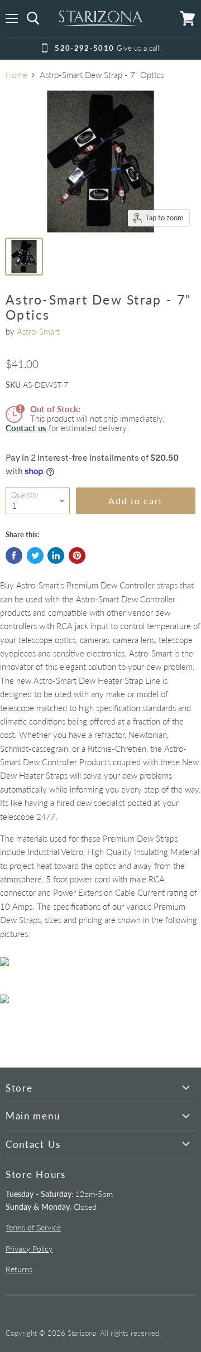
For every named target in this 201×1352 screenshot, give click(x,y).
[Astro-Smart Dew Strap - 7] (24, 256)
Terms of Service (33, 1227)
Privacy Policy (29, 1248)
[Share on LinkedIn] (55, 555)
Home (16, 75)
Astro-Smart (38, 331)
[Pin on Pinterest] (77, 555)
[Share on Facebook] (14, 555)
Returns (19, 1269)
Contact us (27, 428)
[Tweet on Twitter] (35, 555)
